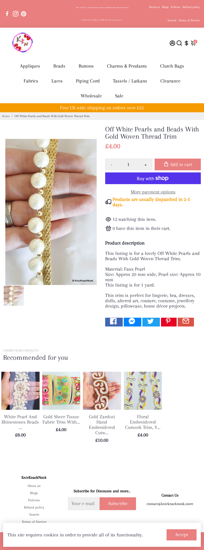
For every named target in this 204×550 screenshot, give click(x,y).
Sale (119, 95)
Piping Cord (88, 81)
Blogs (165, 7)
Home (6, 116)
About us (154, 7)
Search (172, 20)
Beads (59, 66)
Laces (57, 81)
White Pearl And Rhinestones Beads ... (20, 422)
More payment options (153, 192)
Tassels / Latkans (130, 81)
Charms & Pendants (127, 66)
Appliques (30, 66)
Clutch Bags (172, 66)
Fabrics (31, 81)
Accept (181, 534)
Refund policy (191, 7)
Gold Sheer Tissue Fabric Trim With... (61, 419)
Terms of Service (189, 20)
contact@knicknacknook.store (170, 504)
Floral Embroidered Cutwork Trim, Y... (142, 422)
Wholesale (91, 95)
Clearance (170, 81)
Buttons (86, 66)
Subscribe (118, 503)
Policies (175, 7)
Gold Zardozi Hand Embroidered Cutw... (102, 424)
